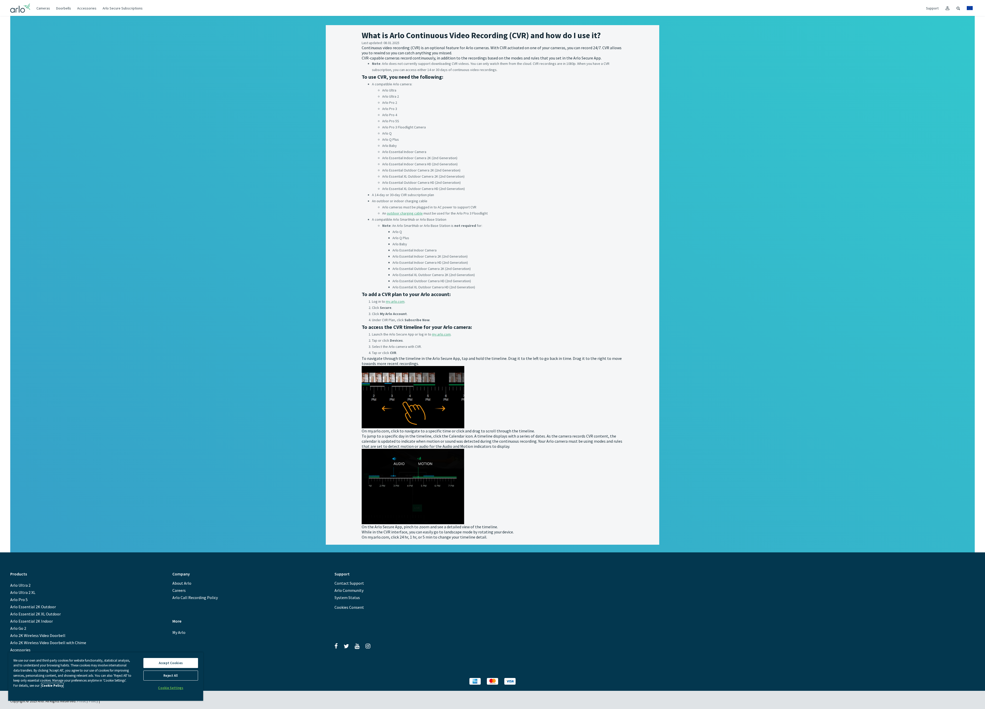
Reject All (170, 675)
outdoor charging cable (405, 213)
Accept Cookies (171, 663)
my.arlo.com (395, 301)
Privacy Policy (87, 701)
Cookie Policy (52, 685)
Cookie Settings (170, 688)
